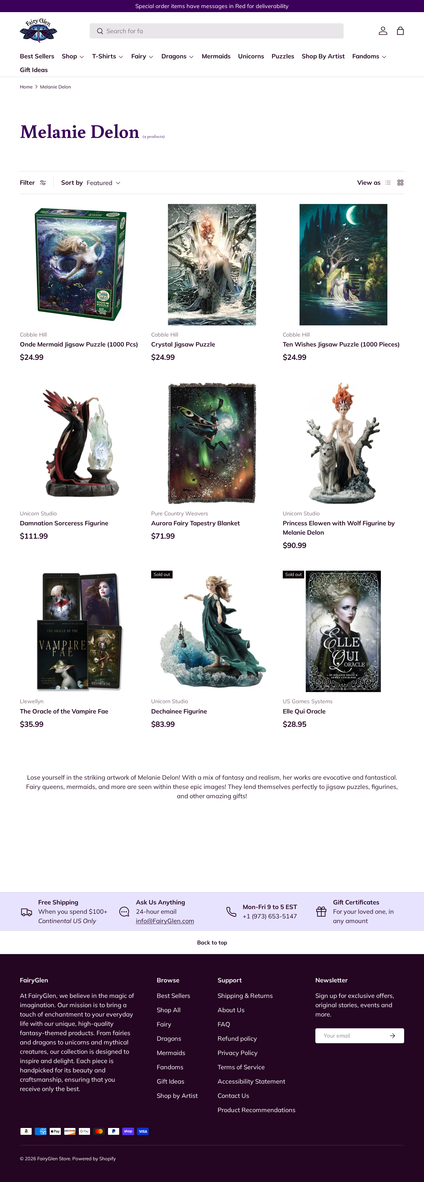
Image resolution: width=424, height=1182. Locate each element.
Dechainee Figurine (179, 711)
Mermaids (216, 56)
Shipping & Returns (245, 995)
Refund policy (237, 1038)
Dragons (174, 56)
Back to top (212, 942)
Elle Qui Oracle (304, 711)
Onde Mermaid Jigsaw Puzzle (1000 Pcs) (79, 344)
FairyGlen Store (53, 1159)
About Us (231, 1010)
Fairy (138, 56)
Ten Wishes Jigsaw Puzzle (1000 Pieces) (341, 344)
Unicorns (251, 56)
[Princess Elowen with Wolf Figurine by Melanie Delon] (343, 443)
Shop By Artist (323, 56)
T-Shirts (104, 56)
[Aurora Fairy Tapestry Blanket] (212, 443)
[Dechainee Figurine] (212, 631)
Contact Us (233, 1095)
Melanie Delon (55, 86)
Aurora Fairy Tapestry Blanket (195, 523)
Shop (69, 56)
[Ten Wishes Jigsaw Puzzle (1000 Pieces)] (343, 264)
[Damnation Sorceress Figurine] (80, 443)
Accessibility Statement (251, 1081)
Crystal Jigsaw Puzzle (183, 344)
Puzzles (283, 56)
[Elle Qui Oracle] (343, 631)
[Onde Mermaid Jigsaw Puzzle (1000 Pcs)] (80, 264)
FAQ (224, 1024)
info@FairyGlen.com (165, 921)
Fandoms (365, 56)
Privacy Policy (238, 1053)
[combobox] (217, 30)
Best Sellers (37, 56)
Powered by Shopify (94, 1159)
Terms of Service (241, 1067)
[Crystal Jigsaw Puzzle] (212, 264)
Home (26, 86)
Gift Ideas (34, 70)
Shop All (169, 1010)
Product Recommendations (256, 1110)
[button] (400, 31)
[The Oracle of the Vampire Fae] (80, 631)
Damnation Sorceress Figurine (64, 523)
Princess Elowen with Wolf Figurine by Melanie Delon (339, 527)
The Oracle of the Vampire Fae (64, 711)
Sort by (72, 182)
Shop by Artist (177, 1095)
